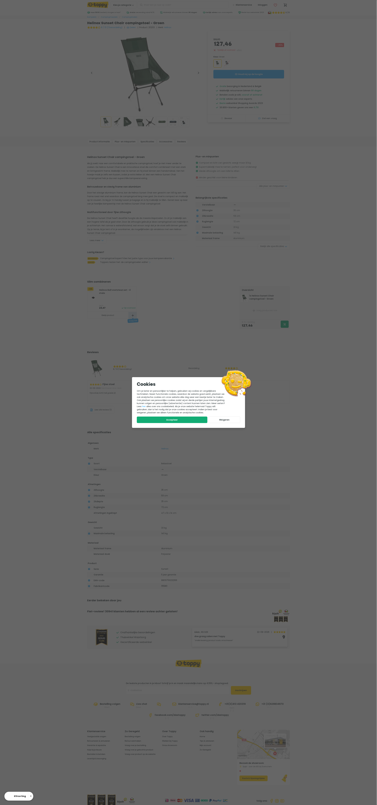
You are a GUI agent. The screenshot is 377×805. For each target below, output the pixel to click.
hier (144, 406)
